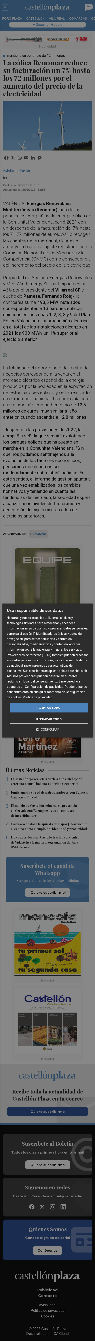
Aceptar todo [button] (49, 708)
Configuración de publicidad (44, 686)
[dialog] (47, 670)
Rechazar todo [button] (49, 719)
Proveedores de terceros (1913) (29, 655)
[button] (47, 729)
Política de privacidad (37, 697)
